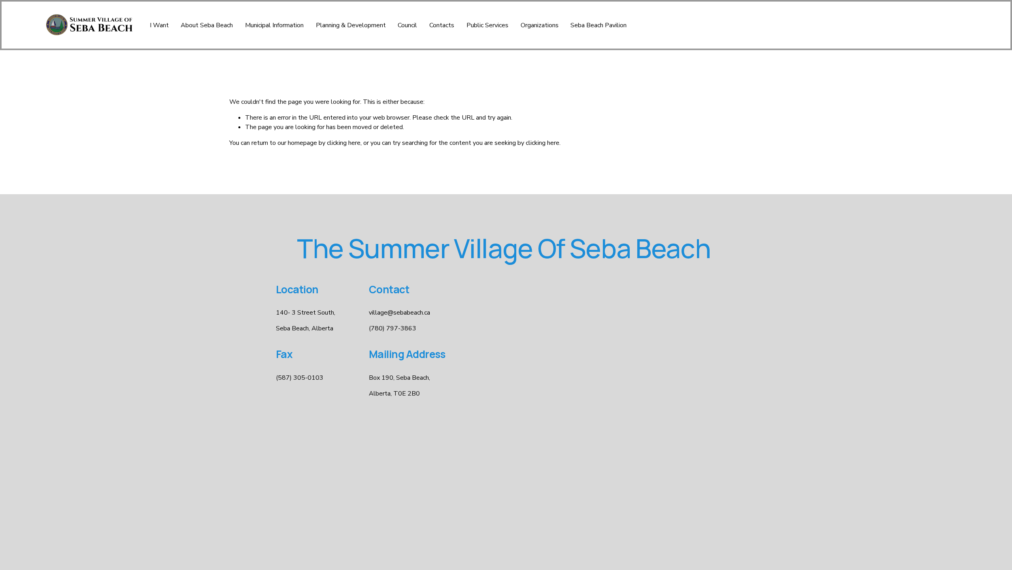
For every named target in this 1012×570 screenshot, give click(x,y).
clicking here (344, 143)
